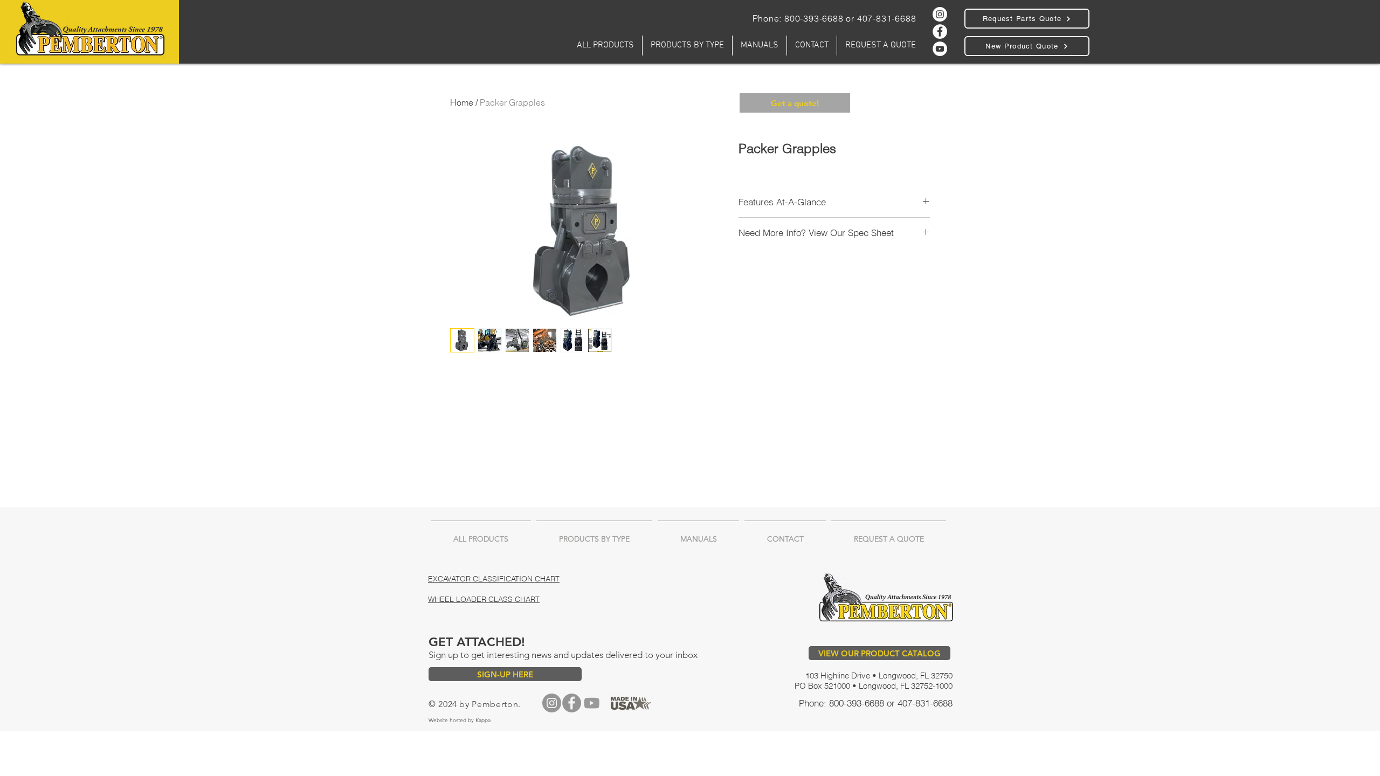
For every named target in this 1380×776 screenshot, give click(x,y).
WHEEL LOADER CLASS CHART (484, 599)
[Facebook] (940, 31)
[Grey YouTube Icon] (591, 703)
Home (461, 102)
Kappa (483, 720)
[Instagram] (551, 703)
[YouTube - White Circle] (940, 48)
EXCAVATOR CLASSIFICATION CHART (494, 579)
